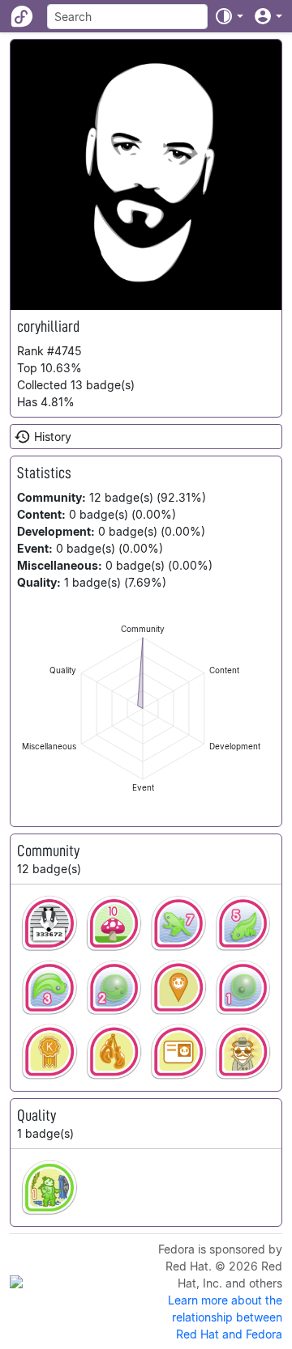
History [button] (52, 436)
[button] (228, 16)
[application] (142, 708)
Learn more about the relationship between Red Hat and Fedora (225, 1317)
